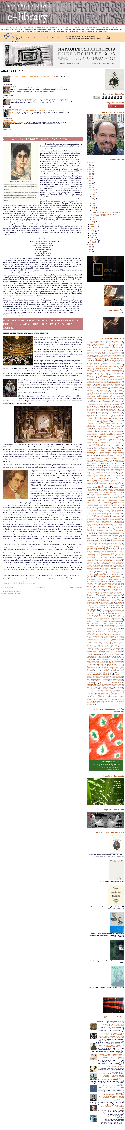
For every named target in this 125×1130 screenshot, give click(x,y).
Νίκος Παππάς (120, 590)
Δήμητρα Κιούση (118, 433)
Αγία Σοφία (97, 346)
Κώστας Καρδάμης (91, 515)
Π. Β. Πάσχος (120, 602)
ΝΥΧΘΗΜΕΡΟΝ (43, 27)
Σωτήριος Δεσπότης (117, 651)
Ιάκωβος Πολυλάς (119, 489)
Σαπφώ (90, 637)
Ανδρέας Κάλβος (100, 358)
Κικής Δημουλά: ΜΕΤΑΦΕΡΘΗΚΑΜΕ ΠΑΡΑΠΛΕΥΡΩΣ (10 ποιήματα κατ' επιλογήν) (111, 1086)
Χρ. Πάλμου (105, 670)
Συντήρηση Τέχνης (91, 651)
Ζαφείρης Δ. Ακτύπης (116, 478)
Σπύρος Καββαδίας (99, 640)
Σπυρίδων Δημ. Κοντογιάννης (108, 639)
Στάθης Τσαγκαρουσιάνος (109, 642)
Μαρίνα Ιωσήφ (120, 541)
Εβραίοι (90, 457)
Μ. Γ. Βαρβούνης (119, 524)
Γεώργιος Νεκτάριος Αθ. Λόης (104, 407)
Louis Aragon (90, 690)
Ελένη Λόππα (118, 461)
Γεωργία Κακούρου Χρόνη (93, 404)
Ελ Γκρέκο (119, 457)
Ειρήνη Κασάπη (110, 457)
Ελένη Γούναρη (115, 458)
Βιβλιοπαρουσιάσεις (105, 398)
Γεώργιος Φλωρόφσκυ (111, 409)
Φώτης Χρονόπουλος (92, 667)
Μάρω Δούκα (119, 544)
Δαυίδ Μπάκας (107, 430)
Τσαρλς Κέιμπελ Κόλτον (93, 661)
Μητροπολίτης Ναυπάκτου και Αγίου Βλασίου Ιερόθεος (104, 560)
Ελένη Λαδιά (109, 461)
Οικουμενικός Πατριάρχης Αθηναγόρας (109, 595)
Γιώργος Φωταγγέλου (101, 425)
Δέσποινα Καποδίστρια (101, 431)
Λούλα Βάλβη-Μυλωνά (92, 524)
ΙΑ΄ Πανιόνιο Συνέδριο (107, 489)
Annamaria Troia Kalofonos (93, 677)
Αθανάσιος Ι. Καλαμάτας (93, 349)
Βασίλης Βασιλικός (117, 395)
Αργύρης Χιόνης (101, 370)
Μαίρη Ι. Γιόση (114, 527)
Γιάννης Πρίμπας (102, 413)
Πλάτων (99, 628)
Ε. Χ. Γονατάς (120, 455)
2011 (90, 244)
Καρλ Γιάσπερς (96, 502)
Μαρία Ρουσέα (91, 541)
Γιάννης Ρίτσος (91, 415)
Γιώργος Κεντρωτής (92, 421)
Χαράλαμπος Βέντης (100, 669)
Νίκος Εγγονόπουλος (101, 587)
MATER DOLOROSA (99, 27)
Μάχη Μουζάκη (90, 546)
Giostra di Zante (92, 684)
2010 (90, 246)
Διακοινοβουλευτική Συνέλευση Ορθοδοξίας (108, 445)
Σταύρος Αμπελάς (99, 645)
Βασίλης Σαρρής (111, 396)
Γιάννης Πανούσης (117, 412)
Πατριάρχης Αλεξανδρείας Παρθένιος (96, 621)
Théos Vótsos (111, 699)
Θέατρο (105, 485)
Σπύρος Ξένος (97, 642)
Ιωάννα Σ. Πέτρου (112, 494)
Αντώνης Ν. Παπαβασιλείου (114, 365)
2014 (90, 184)
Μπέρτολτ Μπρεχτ (115, 576)
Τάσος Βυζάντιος (91, 656)
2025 (90, 164)
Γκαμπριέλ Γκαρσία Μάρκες (93, 426)
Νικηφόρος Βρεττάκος (118, 581)
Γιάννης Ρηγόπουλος (115, 414)
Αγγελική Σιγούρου (101, 342)
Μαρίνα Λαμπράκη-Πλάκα (94, 543)
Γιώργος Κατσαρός (117, 420)
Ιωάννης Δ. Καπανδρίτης (103, 496)
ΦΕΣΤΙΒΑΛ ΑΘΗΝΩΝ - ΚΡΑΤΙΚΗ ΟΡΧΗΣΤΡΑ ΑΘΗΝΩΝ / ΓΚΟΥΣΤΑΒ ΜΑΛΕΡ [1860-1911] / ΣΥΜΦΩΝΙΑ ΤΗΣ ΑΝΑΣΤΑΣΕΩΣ (111, 1045)
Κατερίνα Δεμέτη (104, 504)
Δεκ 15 (94, 207)
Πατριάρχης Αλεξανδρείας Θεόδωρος (111, 620)
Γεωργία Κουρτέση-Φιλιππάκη (109, 404)
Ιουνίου (92, 233)
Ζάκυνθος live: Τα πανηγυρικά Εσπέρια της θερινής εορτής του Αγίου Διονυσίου (33, 76)
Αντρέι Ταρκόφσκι (119, 361)
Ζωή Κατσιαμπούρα (114, 480)
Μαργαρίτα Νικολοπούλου (111, 536)
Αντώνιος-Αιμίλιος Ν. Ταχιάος (104, 368)
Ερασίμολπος (109, 470)
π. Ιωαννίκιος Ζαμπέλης (94, 607)
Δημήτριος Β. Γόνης (107, 442)
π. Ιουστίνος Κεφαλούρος (115, 605)
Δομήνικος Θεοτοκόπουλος (108, 455)
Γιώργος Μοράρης (119, 421)
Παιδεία (105, 612)
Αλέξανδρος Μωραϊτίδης (114, 350)
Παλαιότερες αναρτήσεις (76, 587)
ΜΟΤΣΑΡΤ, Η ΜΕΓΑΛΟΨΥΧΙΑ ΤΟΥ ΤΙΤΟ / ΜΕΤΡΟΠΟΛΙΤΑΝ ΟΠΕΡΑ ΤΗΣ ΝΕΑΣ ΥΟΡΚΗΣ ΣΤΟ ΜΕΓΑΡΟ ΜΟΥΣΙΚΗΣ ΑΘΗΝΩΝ (41, 323)
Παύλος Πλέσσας (108, 623)
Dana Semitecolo (117, 679)
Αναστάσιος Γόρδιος (115, 353)
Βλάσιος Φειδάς (108, 400)
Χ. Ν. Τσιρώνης (104, 667)
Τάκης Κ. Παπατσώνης (118, 653)
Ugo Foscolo (120, 699)
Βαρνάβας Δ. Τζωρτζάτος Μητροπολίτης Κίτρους (99, 393)
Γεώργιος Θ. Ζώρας (98, 406)
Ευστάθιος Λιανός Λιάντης (93, 477)
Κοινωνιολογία (116, 507)
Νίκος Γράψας (112, 586)
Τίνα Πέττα (119, 659)
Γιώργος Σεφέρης (110, 423)
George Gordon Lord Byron (103, 682)
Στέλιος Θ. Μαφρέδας (99, 646)
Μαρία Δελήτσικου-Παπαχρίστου (108, 538)
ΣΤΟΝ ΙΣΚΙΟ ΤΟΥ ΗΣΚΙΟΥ (19, 27)
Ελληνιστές (112, 465)
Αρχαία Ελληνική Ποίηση (116, 371)
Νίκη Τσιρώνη (106, 581)
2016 (90, 180)
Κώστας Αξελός (96, 513)
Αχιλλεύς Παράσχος (104, 390)
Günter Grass (104, 684)
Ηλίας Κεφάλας (106, 482)
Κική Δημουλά (92, 507)
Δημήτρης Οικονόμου (92, 442)
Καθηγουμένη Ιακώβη (111, 500)
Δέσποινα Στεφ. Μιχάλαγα (93, 433)
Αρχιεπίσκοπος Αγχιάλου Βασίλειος (112, 373)
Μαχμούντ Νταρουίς (101, 546)
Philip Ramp (95, 696)
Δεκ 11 (94, 209)
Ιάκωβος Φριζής (92, 490)
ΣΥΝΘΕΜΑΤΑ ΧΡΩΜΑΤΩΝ (56, 27)
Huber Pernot (115, 685)
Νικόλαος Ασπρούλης (93, 583)
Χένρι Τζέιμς (119, 669)
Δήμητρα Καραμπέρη (106, 433)
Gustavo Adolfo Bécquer (116, 684)
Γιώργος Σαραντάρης (95, 423)
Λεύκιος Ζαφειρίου (102, 519)
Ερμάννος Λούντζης (100, 472)
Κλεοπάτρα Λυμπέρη (104, 507)
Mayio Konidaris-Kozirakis (102, 693)
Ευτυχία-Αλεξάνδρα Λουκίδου (108, 477)
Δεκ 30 (94, 191)
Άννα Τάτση (121, 360)
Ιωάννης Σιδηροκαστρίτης (104, 497)
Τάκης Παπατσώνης (108, 654)
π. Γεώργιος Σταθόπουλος (96, 603)
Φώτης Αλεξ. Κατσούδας (115, 665)
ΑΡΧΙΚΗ (8, 27)
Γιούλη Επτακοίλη (91, 417)
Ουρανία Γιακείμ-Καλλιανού (102, 600)
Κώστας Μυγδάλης (117, 515)
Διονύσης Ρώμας (91, 450)
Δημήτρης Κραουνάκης (100, 439)
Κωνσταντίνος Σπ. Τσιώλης (93, 511)
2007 (90, 251)
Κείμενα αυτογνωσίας (118, 505)
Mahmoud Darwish (111, 690)
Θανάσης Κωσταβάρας (116, 483)
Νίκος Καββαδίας (114, 589)
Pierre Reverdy (115, 696)
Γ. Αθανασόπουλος (105, 401)
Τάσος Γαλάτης (102, 656)
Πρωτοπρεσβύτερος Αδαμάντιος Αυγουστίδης (98, 629)
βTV (90, 27)
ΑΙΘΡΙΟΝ (68, 27)
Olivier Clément (105, 695)
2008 (90, 250)
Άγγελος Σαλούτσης (92, 344)
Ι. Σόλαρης (96, 489)
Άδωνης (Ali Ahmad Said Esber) (113, 347)
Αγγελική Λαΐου (90, 342)
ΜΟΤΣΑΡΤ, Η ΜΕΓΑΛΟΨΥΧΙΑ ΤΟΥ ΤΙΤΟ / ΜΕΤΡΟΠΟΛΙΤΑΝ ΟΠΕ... (103, 215)
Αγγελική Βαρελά (117, 341)
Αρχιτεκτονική (103, 388)
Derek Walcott (90, 680)
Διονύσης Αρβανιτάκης (100, 447)
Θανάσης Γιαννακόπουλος (101, 483)
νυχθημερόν (7, 75)
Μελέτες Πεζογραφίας (94, 548)
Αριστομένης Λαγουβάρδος (100, 372)
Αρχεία (98, 373)
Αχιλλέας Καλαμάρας (116, 388)
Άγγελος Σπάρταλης (105, 344)
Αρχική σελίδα (41, 587)
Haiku (88, 685)
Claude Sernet (107, 679)
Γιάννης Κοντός (118, 410)
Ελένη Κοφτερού (99, 461)
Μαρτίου (92, 239)
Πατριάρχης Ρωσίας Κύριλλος (114, 621)
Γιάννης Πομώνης (91, 413)
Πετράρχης (98, 626)
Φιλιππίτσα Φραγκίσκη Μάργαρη (96, 662)
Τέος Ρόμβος (120, 657)
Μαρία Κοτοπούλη (25, 583)
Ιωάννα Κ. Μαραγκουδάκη (98, 494)
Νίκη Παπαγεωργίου (96, 581)
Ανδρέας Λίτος (113, 358)
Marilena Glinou (98, 692)
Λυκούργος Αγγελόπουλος (106, 524)
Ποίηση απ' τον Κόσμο (112, 628)
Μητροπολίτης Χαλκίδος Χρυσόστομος (106, 571)
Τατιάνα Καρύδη (110, 657)
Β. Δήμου (113, 390)
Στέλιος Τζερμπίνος (112, 647)
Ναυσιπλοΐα (100, 579)
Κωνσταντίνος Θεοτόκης (104, 508)
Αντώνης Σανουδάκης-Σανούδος (108, 366)
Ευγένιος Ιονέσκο (99, 475)
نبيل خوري (91, 704)
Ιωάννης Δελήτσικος (117, 496)
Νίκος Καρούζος (99, 591)
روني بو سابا (120, 702)
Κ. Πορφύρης (100, 500)
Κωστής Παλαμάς (117, 516)
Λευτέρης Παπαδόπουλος (115, 519)
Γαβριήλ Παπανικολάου (93, 403)
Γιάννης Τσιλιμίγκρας (116, 415)
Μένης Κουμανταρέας (98, 549)
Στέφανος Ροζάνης (98, 648)
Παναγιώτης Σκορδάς (92, 618)
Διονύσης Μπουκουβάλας (115, 448)
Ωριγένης (118, 674)
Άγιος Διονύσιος (107, 346)
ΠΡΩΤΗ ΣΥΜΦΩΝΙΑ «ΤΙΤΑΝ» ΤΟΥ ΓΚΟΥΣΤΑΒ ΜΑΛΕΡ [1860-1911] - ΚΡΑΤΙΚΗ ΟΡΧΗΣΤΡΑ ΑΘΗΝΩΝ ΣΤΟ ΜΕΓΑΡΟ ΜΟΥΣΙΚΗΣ (111, 1097)
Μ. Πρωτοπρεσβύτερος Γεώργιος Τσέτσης (99, 526)
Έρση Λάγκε (111, 472)
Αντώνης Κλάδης (100, 365)
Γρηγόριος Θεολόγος (101, 428)
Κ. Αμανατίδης (105, 499)
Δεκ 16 (94, 205)
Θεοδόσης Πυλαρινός (116, 485)
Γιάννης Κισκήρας (107, 410)
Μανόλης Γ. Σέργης (110, 529)
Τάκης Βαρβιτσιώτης (105, 653)
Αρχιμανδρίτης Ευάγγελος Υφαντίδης (105, 384)
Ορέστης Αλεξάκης (113, 599)
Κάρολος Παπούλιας (118, 502)
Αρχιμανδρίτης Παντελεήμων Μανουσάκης (97, 387)
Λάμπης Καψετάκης (110, 518)
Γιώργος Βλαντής (103, 418)
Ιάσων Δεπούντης (103, 490)
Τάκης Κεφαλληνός (94, 654)
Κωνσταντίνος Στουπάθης (108, 511)
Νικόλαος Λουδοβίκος (118, 583)
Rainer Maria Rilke (107, 698)
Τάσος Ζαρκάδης (113, 656)
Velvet (90, 701)
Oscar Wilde (114, 695)
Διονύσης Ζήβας (112, 447)
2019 (90, 175)
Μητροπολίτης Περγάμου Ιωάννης (111, 563)
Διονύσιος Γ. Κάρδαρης (116, 454)
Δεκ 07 (94, 217)
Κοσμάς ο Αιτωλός (91, 508)
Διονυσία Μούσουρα (105, 452)
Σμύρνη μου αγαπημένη (17, 122)
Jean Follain (98, 687)
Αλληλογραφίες (102, 353)
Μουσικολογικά (102, 576)
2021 (90, 171)
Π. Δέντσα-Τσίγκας (110, 603)
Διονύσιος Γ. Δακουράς (101, 454)
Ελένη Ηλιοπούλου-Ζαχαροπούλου (103, 460)
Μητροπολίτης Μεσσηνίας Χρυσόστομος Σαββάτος (108, 559)
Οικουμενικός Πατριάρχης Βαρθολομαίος (102, 597)
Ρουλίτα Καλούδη (98, 634)
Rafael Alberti (96, 698)
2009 (90, 248)
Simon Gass (92, 699)
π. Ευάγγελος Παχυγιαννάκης (100, 605)
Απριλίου (93, 237)
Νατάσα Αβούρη (91, 579)
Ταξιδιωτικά (119, 654)
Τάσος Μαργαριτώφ (99, 657)
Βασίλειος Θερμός (118, 393)
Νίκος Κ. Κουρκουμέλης (100, 589)
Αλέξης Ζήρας (90, 353)
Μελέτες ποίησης (110, 548)
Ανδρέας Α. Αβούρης (112, 356)
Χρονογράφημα (101, 674)
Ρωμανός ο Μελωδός (112, 634)
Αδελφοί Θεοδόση (98, 347)
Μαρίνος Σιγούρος (107, 543)
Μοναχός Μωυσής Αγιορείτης (101, 574)
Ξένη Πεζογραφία (103, 594)
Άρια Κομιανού (112, 370)
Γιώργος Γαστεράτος (116, 418)
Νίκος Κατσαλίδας (109, 590)
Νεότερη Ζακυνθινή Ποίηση (114, 579)
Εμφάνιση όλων (79, 133)
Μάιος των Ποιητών (101, 527)
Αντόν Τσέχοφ (108, 361)
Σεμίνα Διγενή (114, 637)
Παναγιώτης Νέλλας (116, 616)
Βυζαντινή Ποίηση (93, 401)
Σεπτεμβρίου (94, 228)
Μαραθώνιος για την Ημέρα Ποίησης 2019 (111, 533)
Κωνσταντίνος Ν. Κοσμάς (114, 510)
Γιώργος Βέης (92, 418)
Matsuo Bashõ (90, 693)
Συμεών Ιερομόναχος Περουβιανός (113, 648)
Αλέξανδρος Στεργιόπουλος (115, 352)
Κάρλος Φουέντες (106, 502)
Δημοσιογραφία (113, 444)
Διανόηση (89, 447)
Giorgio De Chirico (117, 682)
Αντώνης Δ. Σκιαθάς (108, 363)
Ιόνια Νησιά (99, 492)
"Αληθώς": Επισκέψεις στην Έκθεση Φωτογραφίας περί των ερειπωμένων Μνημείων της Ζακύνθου (38, 88)
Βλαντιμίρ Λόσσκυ (97, 400)
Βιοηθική (89, 400)
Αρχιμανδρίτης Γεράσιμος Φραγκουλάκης (97, 382)
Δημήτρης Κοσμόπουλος (108, 437)
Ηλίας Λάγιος (116, 482)
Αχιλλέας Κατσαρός (91, 390)
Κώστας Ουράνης (91, 516)
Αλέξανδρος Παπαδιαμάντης (95, 352)
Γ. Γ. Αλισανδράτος (117, 401)
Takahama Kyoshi (101, 699)
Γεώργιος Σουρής (99, 409)
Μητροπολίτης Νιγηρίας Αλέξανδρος (97, 562)
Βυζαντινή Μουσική (119, 400)
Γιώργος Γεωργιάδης (92, 420)
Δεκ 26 (94, 194)
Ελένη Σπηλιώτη (91, 463)
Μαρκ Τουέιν (90, 544)
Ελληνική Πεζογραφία (109, 463)
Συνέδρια (106, 650)
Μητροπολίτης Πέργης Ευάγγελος (95, 565)
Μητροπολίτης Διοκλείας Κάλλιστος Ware (98, 554)
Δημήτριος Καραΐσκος (100, 444)
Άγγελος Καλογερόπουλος (115, 343)
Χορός (97, 670)
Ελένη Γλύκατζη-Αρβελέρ (102, 458)
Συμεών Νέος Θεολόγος (94, 650)
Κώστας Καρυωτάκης (104, 515)
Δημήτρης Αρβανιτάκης (106, 434)
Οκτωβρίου (93, 226)
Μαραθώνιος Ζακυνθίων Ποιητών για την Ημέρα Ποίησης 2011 (106, 535)
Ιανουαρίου (93, 242)
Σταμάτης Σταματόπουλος (102, 643)
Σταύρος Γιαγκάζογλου (111, 645)
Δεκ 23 (94, 196)
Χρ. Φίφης (114, 670)
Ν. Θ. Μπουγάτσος (105, 577)
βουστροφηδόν (8, 120)
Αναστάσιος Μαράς (92, 355)
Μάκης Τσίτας (98, 529)
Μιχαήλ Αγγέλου (112, 572)
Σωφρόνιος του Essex (92, 653)
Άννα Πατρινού (112, 360)
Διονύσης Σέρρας (106, 450)
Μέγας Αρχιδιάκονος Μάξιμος (116, 546)
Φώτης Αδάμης (102, 666)
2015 (90, 182)
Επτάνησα (100, 470)
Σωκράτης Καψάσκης (104, 651)
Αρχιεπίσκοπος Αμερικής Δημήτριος (96, 379)
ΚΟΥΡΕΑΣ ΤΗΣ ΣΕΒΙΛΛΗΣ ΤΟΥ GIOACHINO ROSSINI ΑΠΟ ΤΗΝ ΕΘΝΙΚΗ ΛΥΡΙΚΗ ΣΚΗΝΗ (111, 1107)
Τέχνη (90, 659)
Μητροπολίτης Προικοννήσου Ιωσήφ (103, 566)
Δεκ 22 (94, 198)
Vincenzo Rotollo (99, 701)
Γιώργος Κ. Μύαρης (105, 420)
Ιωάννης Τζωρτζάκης (119, 497)
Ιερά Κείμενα (119, 490)
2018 (90, 176)
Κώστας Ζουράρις (117, 513)
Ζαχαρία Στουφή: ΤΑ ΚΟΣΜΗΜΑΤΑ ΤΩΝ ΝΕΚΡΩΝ (35, 139)
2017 (90, 178)
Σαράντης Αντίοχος (101, 637)
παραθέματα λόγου (28, 5)
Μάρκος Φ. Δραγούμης (100, 544)
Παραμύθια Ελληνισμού (93, 619)
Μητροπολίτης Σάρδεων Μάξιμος (112, 568)
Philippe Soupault (104, 696)
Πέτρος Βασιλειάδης (110, 626)
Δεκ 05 (94, 219)
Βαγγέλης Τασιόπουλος (116, 391)
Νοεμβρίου (93, 224)
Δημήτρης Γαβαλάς (102, 436)
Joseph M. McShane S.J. (105, 688)
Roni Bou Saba (119, 698)
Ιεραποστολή (90, 492)
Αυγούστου (93, 230)
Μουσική (32, 583)
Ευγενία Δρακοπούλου (110, 473)
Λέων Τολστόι (98, 521)
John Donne (118, 687)
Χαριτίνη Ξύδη (110, 669)
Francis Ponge (90, 682)
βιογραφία (119, 398)
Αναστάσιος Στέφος (100, 356)
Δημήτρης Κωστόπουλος (115, 439)
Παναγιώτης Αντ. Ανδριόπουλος (105, 613)
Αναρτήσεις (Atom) (15, 591)
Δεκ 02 (94, 223)
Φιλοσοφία (112, 662)
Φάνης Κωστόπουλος (116, 661)
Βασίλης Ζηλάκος (91, 396)
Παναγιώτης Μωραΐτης (102, 616)
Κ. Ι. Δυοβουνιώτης (115, 499)
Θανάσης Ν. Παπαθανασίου (94, 485)
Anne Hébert (106, 677)
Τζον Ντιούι (112, 659)
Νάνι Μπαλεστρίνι (117, 577)
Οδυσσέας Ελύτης (115, 594)
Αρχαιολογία (90, 373)
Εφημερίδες (121, 477)
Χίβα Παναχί (90, 670)
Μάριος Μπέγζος (118, 543)
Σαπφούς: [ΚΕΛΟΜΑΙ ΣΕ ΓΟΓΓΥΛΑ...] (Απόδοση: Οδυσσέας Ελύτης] (113, 1024)
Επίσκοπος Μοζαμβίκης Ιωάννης (102, 469)
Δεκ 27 (94, 193)
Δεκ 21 (94, 200)
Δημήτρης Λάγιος (91, 440)
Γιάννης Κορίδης (91, 412)
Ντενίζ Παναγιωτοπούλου (101, 592)
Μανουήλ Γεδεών (110, 530)
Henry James (105, 685)
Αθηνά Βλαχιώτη (105, 349)
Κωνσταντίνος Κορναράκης (96, 510)
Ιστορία (121, 492)
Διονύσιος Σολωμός (92, 455)
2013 (90, 185)
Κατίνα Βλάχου (106, 505)
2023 (90, 167)
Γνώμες (89, 428)
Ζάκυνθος (102, 479)
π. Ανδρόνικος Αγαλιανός (107, 602)
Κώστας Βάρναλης (106, 513)
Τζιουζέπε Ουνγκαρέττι (101, 659)
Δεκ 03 (94, 221)
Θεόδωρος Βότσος (91, 487)
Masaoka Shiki (107, 692)
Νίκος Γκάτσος (101, 586)
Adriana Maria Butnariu (102, 676)
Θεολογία (102, 487)
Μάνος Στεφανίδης (99, 530)
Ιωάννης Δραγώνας (91, 497)
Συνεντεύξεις (116, 650)
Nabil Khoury (95, 695)
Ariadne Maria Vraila (116, 677)
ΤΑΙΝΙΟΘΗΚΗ (84, 27)
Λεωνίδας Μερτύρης (109, 521)
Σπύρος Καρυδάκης (112, 640)
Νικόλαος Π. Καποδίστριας (97, 584)
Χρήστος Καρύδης (98, 672)
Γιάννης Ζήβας (97, 410)
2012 (90, 187)
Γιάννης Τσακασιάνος (103, 415)
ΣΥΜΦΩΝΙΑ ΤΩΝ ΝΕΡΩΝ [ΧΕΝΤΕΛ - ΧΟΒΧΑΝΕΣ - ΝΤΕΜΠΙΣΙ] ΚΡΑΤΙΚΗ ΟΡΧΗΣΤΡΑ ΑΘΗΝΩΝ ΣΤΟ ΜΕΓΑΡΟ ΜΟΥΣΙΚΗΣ (113, 1076)
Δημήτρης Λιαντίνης (103, 440)
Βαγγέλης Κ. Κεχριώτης (102, 391)
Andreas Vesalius (117, 676)
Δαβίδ (98, 430)
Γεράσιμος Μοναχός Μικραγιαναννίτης (112, 403)
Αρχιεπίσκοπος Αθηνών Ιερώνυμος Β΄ (97, 375)
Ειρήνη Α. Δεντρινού (99, 457)
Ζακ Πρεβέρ (92, 478)
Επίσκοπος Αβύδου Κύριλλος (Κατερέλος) (98, 467)
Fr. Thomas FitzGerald (116, 680)
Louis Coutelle (99, 690)
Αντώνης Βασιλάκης (94, 363)
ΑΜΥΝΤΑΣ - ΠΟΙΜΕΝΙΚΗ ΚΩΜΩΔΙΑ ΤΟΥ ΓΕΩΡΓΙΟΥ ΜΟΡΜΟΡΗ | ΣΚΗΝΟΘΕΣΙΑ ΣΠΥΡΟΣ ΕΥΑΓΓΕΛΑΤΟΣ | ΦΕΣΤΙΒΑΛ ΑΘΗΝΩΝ (112, 1056)
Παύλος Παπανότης (92, 623)
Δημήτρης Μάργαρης (116, 440)
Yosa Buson (111, 701)
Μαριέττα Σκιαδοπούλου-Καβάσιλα (105, 541)
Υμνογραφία (104, 661)
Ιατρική (111, 490)
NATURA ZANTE (33, 27)
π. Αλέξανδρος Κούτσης (93, 602)
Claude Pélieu (97, 679)
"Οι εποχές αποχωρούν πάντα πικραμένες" (99, 341)
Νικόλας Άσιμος (113, 584)
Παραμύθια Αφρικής (117, 618)
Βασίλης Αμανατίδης (106, 395)
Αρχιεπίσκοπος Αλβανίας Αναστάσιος (109, 378)
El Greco (105, 680)
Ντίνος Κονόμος (114, 592)
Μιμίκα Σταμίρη (100, 573)
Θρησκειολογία (117, 487)
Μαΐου (92, 235)
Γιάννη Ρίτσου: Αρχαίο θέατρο (115, 1066)
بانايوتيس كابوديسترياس (108, 702)
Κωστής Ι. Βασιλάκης (103, 516)
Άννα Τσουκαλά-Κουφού (95, 361)
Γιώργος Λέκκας (104, 422)
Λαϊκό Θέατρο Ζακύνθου (94, 518)
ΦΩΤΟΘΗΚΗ (75, 27)
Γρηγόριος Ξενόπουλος (115, 428)
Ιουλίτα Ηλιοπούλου (111, 492)
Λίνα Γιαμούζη (95, 522)
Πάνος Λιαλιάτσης (104, 618)
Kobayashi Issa (118, 688)
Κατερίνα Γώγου (92, 504)
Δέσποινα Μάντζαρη (117, 431)
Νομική (90, 592)
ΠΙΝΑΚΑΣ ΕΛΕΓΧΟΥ (111, 27)
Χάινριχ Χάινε (114, 667)
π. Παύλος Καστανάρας (109, 610)
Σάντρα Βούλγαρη (119, 636)
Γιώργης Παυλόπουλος (104, 417)
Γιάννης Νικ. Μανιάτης (104, 412)
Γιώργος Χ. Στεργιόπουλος (115, 425)
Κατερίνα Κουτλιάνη (119, 504)
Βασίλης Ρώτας (101, 396)
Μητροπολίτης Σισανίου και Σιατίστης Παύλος (98, 569)
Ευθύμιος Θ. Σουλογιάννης (114, 475)
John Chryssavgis (108, 687)
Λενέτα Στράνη (92, 519)
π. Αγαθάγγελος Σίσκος (116, 600)
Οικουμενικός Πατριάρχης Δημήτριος (96, 599)
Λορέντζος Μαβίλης (106, 522)
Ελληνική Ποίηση (95, 465)
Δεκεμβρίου (93, 189)
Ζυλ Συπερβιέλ (104, 480)
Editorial (98, 680)
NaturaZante (7, 98)
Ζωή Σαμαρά (96, 482)
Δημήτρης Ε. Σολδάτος (116, 436)
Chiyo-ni (89, 679)
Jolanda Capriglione (92, 688)
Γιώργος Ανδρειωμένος (118, 417)
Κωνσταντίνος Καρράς (118, 508)
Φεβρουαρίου (94, 241)
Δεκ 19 (94, 203)
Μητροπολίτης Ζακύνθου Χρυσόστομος (104, 556)
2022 (90, 169)
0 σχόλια (20, 313)
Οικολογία (89, 595)
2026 (90, 162)
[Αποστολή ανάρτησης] (23, 313)
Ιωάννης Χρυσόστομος (94, 499)
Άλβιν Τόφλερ (99, 350)
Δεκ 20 (94, 202)
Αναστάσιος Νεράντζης (108, 355)
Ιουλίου (92, 232)
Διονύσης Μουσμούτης (99, 448)
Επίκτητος (119, 465)
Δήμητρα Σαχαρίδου (92, 434)
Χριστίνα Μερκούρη (110, 672)
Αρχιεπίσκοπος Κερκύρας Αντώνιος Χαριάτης (108, 381)
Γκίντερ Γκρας (106, 426)
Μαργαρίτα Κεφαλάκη (95, 536)
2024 (90, 166)
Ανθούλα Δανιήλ (98, 360)
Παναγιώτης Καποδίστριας (103, 615)
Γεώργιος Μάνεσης (110, 406)
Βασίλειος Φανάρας (94, 395)
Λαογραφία (120, 518)
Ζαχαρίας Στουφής (25, 315)
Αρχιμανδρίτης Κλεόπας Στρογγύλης (111, 385)
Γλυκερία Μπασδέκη (117, 426)
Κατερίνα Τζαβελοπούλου (94, 505)
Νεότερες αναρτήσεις (7, 587)
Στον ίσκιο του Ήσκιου (10, 86)
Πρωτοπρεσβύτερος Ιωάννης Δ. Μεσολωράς (107, 633)
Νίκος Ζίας (113, 587)
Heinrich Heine (96, 685)
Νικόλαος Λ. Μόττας (106, 583)
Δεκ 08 (94, 210)
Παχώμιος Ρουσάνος (109, 625)
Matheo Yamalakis (117, 692)
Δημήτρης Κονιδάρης (92, 437)
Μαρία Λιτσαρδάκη (117, 540)
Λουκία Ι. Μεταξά (117, 522)
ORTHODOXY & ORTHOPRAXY (12, 109)
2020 (90, 173)
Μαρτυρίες (110, 545)
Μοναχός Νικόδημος (117, 574)
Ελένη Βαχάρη (90, 458)
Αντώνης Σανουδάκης (92, 366)
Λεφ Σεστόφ (90, 521)
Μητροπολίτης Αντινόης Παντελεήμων (103, 551)
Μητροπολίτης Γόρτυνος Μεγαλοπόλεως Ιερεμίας (111, 553)
